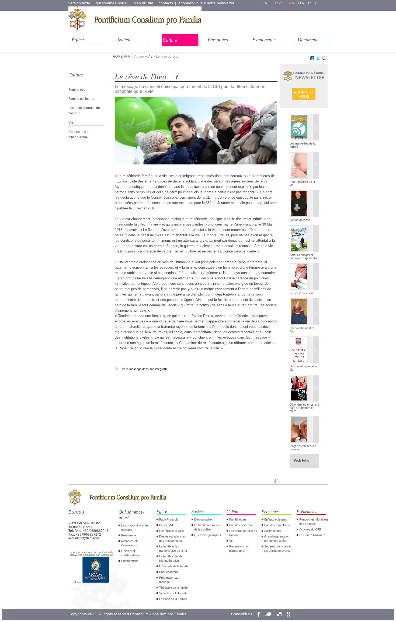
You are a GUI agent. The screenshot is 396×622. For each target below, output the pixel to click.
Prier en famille (168, 572)
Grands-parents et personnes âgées (276, 538)
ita (301, 3)
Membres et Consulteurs (129, 543)
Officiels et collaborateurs (130, 553)
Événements (264, 39)
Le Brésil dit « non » (302, 293)
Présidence (128, 535)
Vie (150, 56)
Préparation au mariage (168, 580)
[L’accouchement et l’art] (304, 312)
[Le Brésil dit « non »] (304, 277)
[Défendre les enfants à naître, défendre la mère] (304, 389)
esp (278, 3)
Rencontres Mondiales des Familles (314, 521)
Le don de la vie (300, 220)
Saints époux (272, 530)
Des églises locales (172, 530)
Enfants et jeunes (275, 519)
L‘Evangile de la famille (173, 566)
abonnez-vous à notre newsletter (206, 3)
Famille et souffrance (277, 525)
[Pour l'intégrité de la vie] (304, 166)
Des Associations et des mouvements (172, 538)
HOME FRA (121, 56)
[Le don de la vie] (304, 204)
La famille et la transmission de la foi (173, 548)
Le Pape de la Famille (173, 598)
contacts (166, 3)
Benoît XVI (166, 525)
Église (78, 39)
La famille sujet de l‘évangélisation (170, 558)
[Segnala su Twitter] (318, 59)
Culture (170, 40)
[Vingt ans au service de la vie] (304, 430)
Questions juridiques (207, 535)
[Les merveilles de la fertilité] (304, 128)
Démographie (203, 519)
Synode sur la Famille (173, 593)
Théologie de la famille (173, 587)
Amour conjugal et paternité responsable (304, 256)
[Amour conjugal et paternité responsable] (304, 239)
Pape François (168, 519)
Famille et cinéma (81, 99)
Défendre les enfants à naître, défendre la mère (304, 408)
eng (266, 3)
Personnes (218, 39)
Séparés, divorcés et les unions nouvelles (277, 548)
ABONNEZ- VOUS (304, 94)
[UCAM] (95, 582)
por (312, 3)
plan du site (143, 3)
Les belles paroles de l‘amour (243, 533)
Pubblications (129, 561)
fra (290, 3)
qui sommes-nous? (112, 3)
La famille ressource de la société (207, 527)
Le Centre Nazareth (312, 535)
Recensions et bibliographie (238, 548)
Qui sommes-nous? (131, 514)
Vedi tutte (301, 460)
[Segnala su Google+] (324, 59)
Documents (308, 39)
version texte (79, 3)
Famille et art (77, 90)
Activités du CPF (310, 529)
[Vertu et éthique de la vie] (304, 350)
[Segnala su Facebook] (312, 59)
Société (124, 39)
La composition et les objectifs (135, 527)
